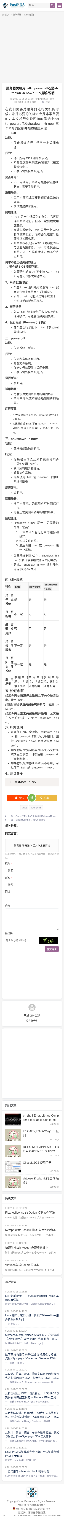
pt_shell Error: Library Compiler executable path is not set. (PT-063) (41, 1120)
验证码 (9, 933)
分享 (46, 797)
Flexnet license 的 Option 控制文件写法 (30, 1212)
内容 (8, 905)
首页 (7, 15)
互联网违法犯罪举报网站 (31, 1512)
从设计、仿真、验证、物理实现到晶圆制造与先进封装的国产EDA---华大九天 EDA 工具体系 (32, 1377)
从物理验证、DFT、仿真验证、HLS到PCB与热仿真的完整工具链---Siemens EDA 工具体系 (32, 1397)
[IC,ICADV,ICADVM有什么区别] (13, 1135)
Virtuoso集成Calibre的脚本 (22, 1265)
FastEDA (14, 5)
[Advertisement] (32, 50)
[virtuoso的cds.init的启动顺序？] (13, 1182)
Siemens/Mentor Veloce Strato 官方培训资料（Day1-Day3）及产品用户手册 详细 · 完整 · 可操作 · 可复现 (32, 1338)
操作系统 (17, 15)
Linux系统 (29, 15)
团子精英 (31, 102)
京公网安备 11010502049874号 (33, 1508)
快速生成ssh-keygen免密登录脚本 (26, 1247)
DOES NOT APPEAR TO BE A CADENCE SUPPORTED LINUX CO (41, 1151)
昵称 (8, 863)
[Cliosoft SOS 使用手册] (13, 1167)
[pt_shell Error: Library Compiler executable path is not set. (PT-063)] (13, 1120)
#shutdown (36, 808)
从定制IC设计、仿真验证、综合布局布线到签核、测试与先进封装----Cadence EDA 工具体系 (32, 1416)
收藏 (48, 102)
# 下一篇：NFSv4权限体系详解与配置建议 (25, 820)
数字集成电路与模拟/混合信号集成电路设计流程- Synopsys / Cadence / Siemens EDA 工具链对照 (32, 1358)
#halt (24, 808)
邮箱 (8, 877)
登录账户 (27, 845)
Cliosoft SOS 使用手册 (37, 1162)
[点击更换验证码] (48, 940)
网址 (7, 891)
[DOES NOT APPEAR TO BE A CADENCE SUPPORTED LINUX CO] (13, 1151)
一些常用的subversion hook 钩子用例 (27, 1471)
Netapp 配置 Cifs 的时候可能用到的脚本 (30, 1230)
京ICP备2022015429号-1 (32, 1505)
